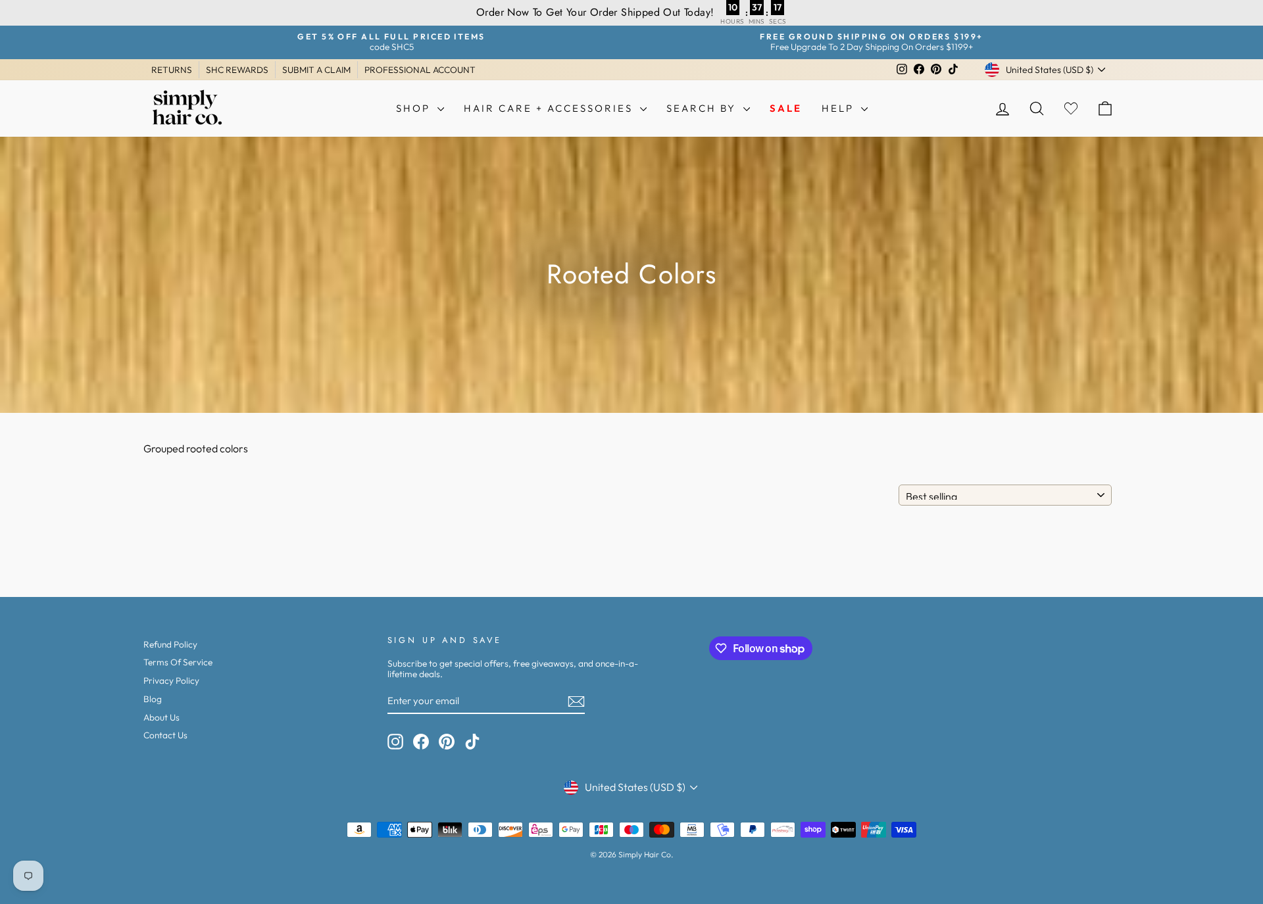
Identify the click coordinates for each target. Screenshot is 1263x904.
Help (840, 108)
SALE (786, 108)
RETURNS (171, 70)
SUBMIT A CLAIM (316, 70)
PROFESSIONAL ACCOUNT (420, 70)
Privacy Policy (171, 680)
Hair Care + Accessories (550, 108)
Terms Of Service (177, 662)
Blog (152, 699)
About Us (161, 717)
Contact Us (165, 735)
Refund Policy (170, 644)
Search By (703, 108)
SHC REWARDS (237, 70)
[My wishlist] (1070, 108)
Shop (415, 108)
